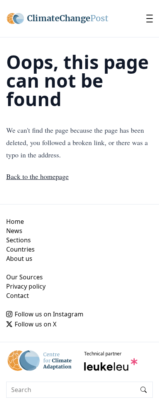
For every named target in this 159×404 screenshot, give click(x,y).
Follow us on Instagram (49, 314)
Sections (18, 240)
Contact (17, 295)
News (14, 231)
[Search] (143, 390)
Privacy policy (26, 286)
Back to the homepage (37, 176)
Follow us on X (35, 324)
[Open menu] (149, 18)
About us (19, 258)
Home (15, 221)
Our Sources (24, 277)
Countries (20, 249)
